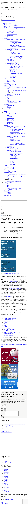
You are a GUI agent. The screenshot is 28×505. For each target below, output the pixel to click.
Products (6, 38)
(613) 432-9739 (6, 27)
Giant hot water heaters (9, 329)
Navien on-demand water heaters (12, 332)
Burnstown (6, 474)
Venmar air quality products (10, 318)
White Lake (6, 491)
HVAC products (13, 281)
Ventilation (12, 77)
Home (15, 24)
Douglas (6, 479)
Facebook (6, 459)
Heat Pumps (10, 32)
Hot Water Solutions (12, 63)
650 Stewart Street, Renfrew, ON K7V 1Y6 (14, 424)
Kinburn (6, 484)
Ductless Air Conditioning (16, 42)
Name (2, 405)
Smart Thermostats (14, 45)
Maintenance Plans (8, 86)
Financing (6, 83)
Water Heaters (10, 36)
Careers (9, 107)
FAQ (8, 97)
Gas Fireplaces (10, 60)
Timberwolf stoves (8, 333)
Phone (2, 408)
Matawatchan (7, 486)
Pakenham (6, 487)
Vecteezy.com (9, 499)
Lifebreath (6, 317)
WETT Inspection (14, 62)
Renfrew (6, 488)
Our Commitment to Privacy (14, 101)
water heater (9, 296)
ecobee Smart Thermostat (15, 288)
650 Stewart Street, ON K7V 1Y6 (6, 25)
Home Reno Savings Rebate (14, 94)
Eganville (6, 480)
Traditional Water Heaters (16, 66)
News (8, 98)
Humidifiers (10, 35)
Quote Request (10, 105)
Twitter (5, 461)
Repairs (16, 25)
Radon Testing (10, 80)
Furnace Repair (10, 31)
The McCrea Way (8, 95)
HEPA (11, 74)
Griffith (5, 483)
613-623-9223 (14, 9)
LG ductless (7, 328)
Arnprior (6, 469)
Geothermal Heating (15, 53)
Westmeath (6, 490)
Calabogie (6, 476)
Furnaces (12, 52)
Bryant (5, 326)
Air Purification (14, 72)
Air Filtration (13, 70)
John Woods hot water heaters (11, 331)
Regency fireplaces (8, 319)
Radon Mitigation (11, 81)
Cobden (6, 477)
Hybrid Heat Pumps (15, 43)
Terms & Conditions (12, 102)
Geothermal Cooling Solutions (17, 46)
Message (3, 415)
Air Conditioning (14, 41)
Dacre (5, 470)
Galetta (5, 481)
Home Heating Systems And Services (16, 49)
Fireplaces (16, 29)
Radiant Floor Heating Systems (17, 57)
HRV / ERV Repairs (12, 34)
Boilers (16, 28)
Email (2, 407)
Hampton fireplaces (8, 335)
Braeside (6, 473)
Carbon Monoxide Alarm (16, 73)
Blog (8, 100)
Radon (5, 79)
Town (2, 410)
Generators (9, 59)
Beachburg (6, 472)
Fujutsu (5, 325)
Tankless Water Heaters (15, 65)
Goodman (6, 324)
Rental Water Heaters (15, 67)
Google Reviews (8, 462)
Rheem (5, 322)
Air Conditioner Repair (19, 27)
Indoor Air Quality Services (13, 69)
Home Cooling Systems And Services (16, 39)
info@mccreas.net (8, 426)
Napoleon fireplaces (9, 321)
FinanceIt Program (11, 84)
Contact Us (6, 104)
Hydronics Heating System (16, 56)
